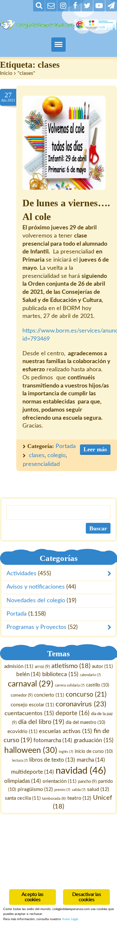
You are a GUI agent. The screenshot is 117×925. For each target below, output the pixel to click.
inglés (66, 752)
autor (102, 666)
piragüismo (35, 789)
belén (28, 674)
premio (62, 790)
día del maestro (85, 722)
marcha (91, 760)
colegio (56, 455)
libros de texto (52, 760)
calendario (90, 675)
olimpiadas (22, 781)
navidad (81, 771)
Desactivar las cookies (86, 897)
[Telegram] (111, 5)
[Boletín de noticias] (51, 5)
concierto (49, 695)
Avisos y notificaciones (35, 587)
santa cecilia (22, 798)
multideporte (32, 772)
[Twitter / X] (87, 5)
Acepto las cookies (32, 897)
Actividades (21, 574)
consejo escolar (32, 705)
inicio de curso (94, 751)
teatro (79, 798)
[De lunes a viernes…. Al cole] (64, 143)
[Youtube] (99, 5)
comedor (21, 695)
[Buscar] (39, 5)
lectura (20, 760)
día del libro (41, 722)
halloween (30, 750)
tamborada (54, 798)
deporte (72, 713)
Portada (66, 446)
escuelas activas (65, 731)
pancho (87, 781)
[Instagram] (63, 5)
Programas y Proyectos (36, 627)
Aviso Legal (70, 919)
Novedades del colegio (35, 600)
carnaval (30, 684)
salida (78, 790)
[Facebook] (75, 5)
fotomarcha (52, 740)
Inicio (6, 73)
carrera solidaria (69, 685)
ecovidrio (22, 731)
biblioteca (60, 674)
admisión (18, 666)
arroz (42, 666)
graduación (93, 740)
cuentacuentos (29, 713)
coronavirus (81, 704)
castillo (97, 685)
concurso (86, 694)
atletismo (70, 666)
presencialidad (41, 464)
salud (98, 789)
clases (37, 455)
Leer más (95, 449)
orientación (59, 781)
